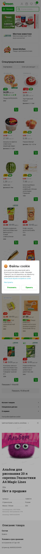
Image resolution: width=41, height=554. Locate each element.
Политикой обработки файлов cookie (17, 278)
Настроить (8, 282)
